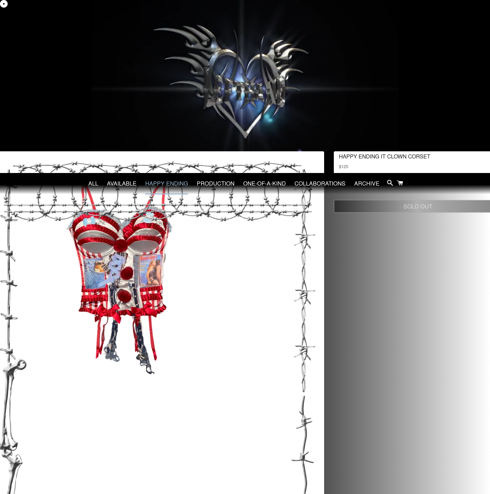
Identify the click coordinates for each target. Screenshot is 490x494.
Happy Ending (166, 183)
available (122, 183)
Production (216, 183)
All (93, 183)
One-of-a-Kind (264, 183)
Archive (366, 183)
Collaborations (320, 183)
